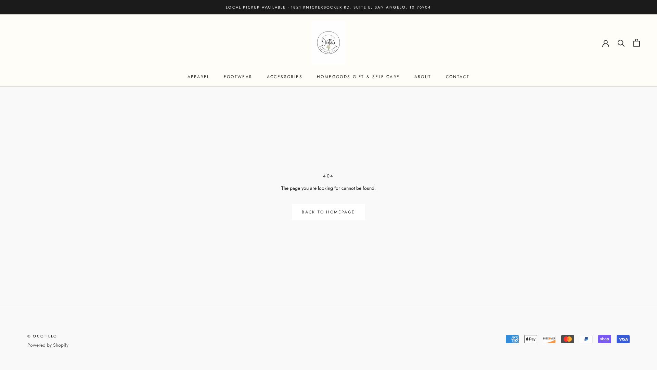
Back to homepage (328, 212)
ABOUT (422, 77)
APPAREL (199, 77)
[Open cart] (636, 43)
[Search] (621, 42)
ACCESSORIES (284, 77)
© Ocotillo (42, 336)
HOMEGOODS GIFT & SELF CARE (358, 77)
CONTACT (458, 77)
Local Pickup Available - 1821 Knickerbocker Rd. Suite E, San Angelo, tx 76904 (328, 7)
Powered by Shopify (47, 345)
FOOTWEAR (238, 77)
